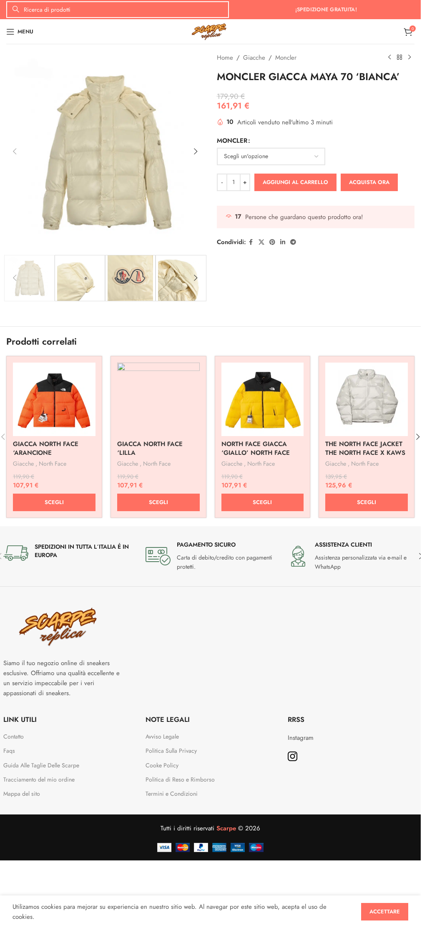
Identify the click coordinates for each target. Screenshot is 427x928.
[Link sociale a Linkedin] (283, 242)
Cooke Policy (162, 765)
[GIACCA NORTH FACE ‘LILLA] (158, 399)
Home (225, 57)
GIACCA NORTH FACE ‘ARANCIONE (45, 448)
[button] (14, 151)
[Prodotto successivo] (409, 58)
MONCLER (232, 140)
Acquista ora (369, 182)
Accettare (384, 911)
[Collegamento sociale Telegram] (293, 242)
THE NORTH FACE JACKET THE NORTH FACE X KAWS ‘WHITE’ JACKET (365, 452)
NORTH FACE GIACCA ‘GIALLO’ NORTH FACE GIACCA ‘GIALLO (255, 452)
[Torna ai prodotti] (399, 58)
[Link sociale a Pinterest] (272, 242)
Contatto (13, 736)
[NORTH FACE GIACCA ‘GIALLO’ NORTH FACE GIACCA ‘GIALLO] (262, 399)
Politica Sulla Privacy (171, 750)
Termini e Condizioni (172, 793)
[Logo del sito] (210, 30)
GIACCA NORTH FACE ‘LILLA (150, 448)
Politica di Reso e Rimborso (180, 779)
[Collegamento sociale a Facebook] (251, 242)
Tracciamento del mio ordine (39, 779)
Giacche (254, 57)
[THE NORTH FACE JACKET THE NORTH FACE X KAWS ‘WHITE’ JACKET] (366, 399)
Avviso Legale (162, 736)
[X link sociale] (261, 242)
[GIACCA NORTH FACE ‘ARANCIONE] (54, 399)
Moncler (285, 57)
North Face (52, 463)
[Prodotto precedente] (389, 58)
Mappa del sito (21, 793)
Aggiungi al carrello (295, 182)
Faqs (9, 750)
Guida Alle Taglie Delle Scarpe (42, 765)
